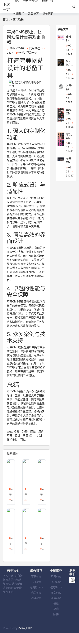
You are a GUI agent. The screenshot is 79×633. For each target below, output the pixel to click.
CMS (25, 431)
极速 (56, 609)
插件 (56, 614)
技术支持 (12, 439)
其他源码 (48, 13)
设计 (18, 435)
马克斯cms (36, 587)
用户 (41, 431)
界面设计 (29, 435)
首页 (5, 19)
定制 (39, 435)
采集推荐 (33, 13)
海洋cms (36, 598)
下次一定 (6, 7)
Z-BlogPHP (24, 628)
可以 (23, 439)
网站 (33, 431)
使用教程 (18, 13)
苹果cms (36, 576)
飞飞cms (36, 582)
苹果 (10, 435)
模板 (17, 431)
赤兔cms (36, 592)
